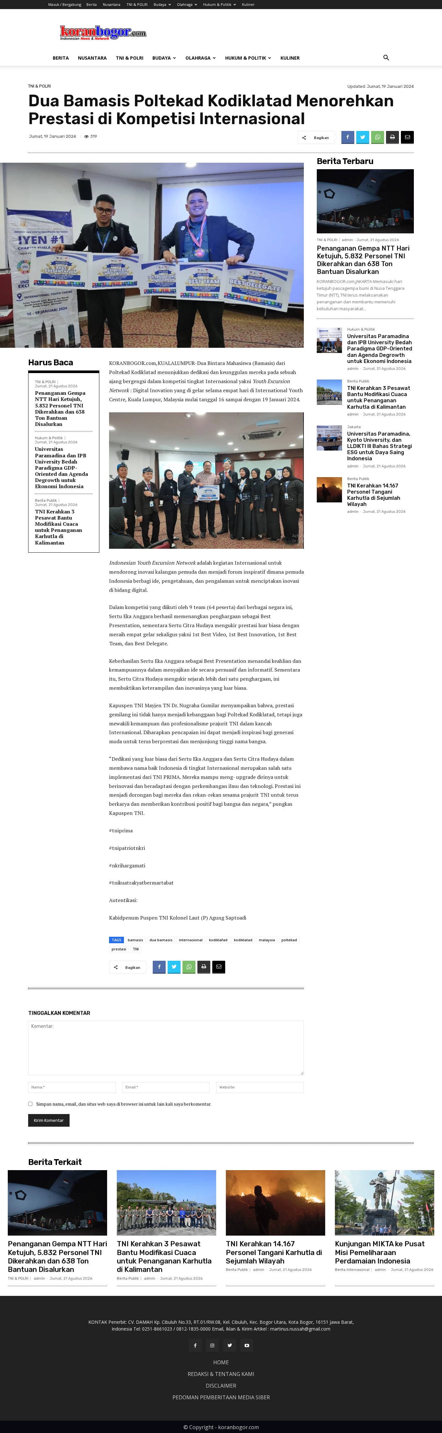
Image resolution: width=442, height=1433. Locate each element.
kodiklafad (218, 939)
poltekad (289, 939)
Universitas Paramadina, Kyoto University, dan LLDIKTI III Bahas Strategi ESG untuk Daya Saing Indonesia (379, 446)
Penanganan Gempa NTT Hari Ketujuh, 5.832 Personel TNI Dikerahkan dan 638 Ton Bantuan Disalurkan (60, 408)
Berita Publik (46, 500)
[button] (386, 58)
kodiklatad (243, 939)
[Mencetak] (392, 137)
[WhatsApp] (377, 137)
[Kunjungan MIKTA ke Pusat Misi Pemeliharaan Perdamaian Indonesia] (384, 1203)
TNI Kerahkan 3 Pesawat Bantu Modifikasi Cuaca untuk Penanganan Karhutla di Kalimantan (58, 527)
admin (347, 240)
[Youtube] (246, 1345)
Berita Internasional (352, 1270)
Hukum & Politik (217, 4)
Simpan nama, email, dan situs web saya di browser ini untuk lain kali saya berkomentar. (123, 1104)
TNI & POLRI (137, 4)
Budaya (160, 4)
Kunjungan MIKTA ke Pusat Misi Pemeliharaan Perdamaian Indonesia (380, 1252)
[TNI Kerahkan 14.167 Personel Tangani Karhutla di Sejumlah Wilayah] (329, 489)
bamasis (135, 939)
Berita (91, 4)
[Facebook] (347, 137)
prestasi (119, 948)
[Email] (407, 137)
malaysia (267, 939)
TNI (136, 948)
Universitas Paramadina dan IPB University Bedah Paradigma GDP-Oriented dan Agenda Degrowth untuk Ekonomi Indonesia (61, 467)
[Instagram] (212, 1345)
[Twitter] (362, 137)
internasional (191, 939)
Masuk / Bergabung (64, 4)
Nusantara (111, 4)
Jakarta (354, 427)
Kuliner (248, 4)
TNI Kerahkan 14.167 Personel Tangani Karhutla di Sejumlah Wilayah (373, 495)
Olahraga (185, 4)
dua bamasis (160, 939)
